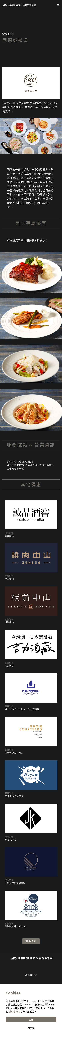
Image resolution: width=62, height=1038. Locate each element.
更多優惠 (31, 941)
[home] (18, 5)
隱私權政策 (14, 1011)
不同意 (31, 1028)
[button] (58, 5)
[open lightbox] (31, 272)
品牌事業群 (31, 975)
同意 (31, 1019)
